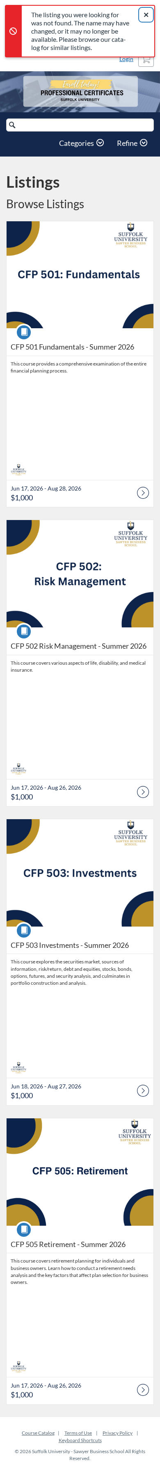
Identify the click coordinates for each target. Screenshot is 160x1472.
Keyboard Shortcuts (80, 1440)
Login (126, 58)
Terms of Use (78, 1433)
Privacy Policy (118, 1433)
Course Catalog (38, 1433)
